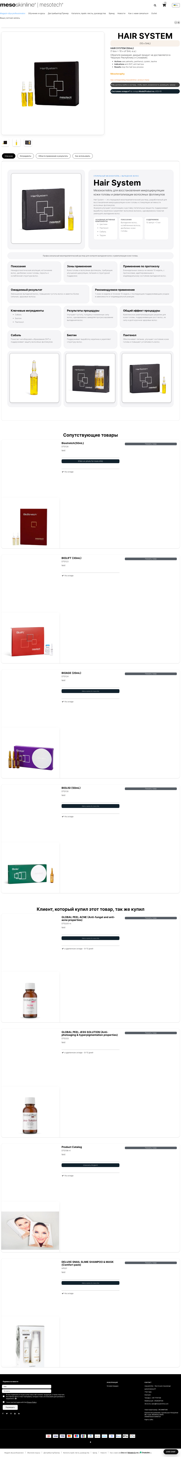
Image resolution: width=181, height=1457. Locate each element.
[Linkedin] (20, 1413)
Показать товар (150, 444)
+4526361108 (158, 1401)
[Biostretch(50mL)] (30, 498)
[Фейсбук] (4, 1413)
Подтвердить (10, 1407)
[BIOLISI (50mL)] (30, 842)
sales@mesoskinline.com (159, 1404)
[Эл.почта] (26, 1391)
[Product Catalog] (30, 1202)
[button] (176, 22)
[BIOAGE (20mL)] (30, 728)
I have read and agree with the (21, 1402)
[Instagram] (12, 1413)
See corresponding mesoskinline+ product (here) (129, 80)
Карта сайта (149, 1419)
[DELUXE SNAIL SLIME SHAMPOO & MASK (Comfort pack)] (30, 1317)
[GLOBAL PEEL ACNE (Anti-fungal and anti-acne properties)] (30, 972)
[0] (164, 6)
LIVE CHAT (171, 1452)
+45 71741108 (156, 1398)
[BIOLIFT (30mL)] (30, 613)
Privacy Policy (31, 1402)
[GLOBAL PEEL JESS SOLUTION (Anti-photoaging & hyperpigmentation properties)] (30, 1087)
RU (177, 5)
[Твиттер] (8, 1413)
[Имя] (26, 1386)
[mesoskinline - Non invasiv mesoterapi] (79, 5)
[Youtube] (16, 1413)
